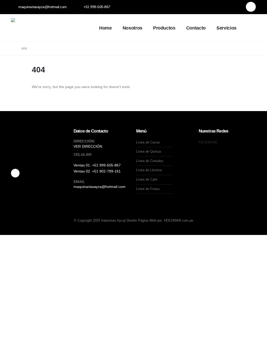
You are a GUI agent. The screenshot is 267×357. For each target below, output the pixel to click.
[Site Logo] (50, 28)
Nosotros (132, 28)
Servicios (226, 28)
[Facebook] (251, 7)
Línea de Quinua (148, 151)
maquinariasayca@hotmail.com (99, 187)
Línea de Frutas (148, 189)
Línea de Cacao (148, 142)
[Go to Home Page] (12, 48)
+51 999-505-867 (106, 165)
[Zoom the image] (39, 153)
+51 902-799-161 (106, 171)
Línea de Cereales (149, 161)
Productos (164, 28)
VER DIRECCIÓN (88, 146)
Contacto (196, 28)
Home (105, 28)
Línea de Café (146, 179)
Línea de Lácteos (149, 170)
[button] (248, 28)
